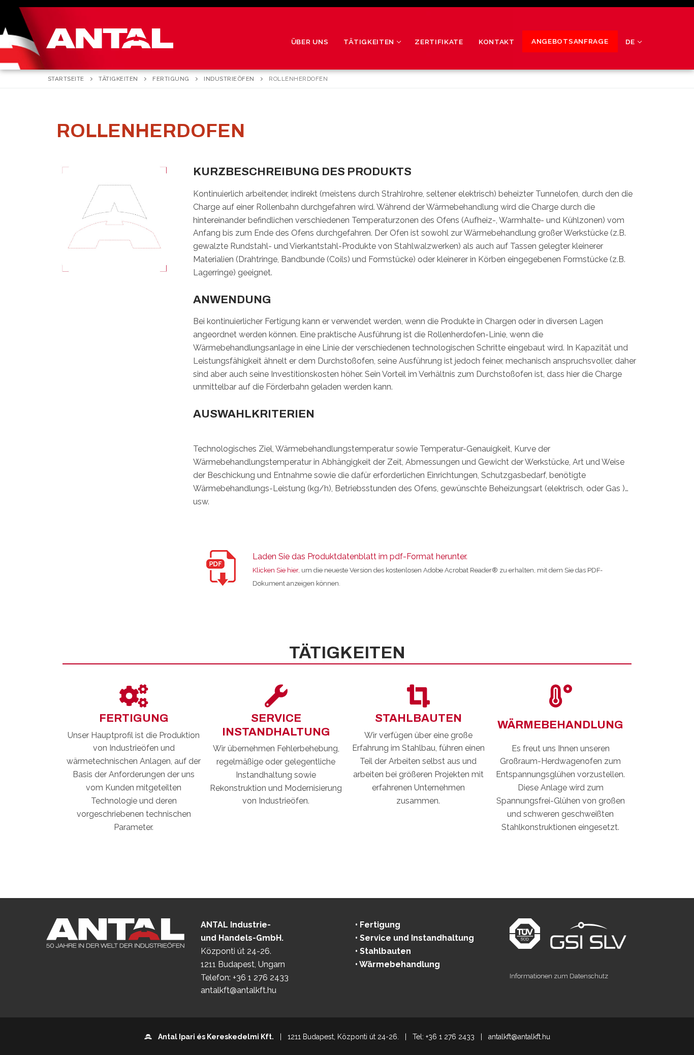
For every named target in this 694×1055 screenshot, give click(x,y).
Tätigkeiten (118, 78)
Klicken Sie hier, (276, 570)
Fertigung (171, 78)
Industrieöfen (229, 78)
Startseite (66, 78)
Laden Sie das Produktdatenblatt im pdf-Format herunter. (360, 556)
